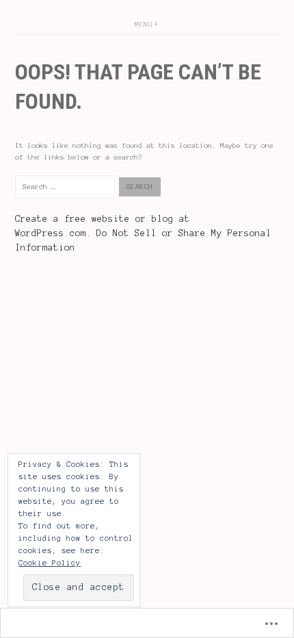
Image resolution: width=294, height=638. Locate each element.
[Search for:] (67, 186)
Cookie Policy (49, 563)
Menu (143, 24)
